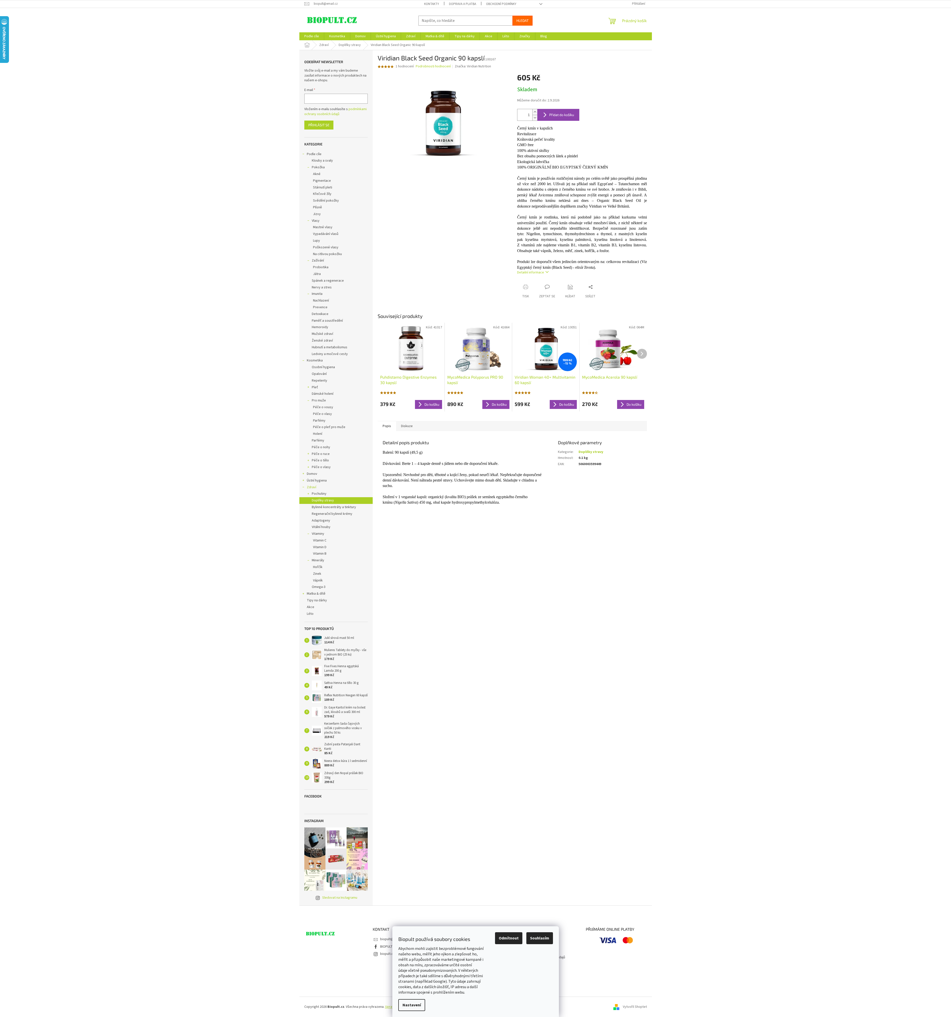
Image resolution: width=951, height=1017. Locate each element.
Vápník (318, 580)
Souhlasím (539, 938)
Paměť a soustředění (327, 320)
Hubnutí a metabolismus (329, 347)
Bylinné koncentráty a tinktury (334, 507)
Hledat (522, 20)
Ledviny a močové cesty (330, 354)
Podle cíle (314, 154)
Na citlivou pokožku (327, 254)
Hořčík (317, 567)
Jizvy (317, 214)
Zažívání (318, 260)
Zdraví (311, 487)
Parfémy (319, 420)
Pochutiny (319, 493)
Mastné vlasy (322, 227)
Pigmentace (322, 180)
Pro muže (319, 400)
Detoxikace (320, 313)
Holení (317, 433)
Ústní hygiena (317, 480)
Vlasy (315, 220)
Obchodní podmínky (501, 4)
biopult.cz (387, 953)
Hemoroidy (320, 327)
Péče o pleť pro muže (329, 427)
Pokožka (318, 167)
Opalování (319, 373)
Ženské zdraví (322, 340)
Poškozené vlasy (325, 247)
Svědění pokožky (326, 200)
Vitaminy (318, 533)
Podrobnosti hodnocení (433, 66)
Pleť (315, 387)
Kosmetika (315, 360)
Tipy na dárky (317, 600)
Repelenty (319, 380)
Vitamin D (319, 547)
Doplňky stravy (323, 500)
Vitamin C (319, 540)
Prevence (320, 307)
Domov (312, 473)
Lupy (316, 240)
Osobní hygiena (323, 367)
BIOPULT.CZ (388, 946)
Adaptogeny (321, 520)
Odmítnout (509, 938)
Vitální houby (321, 527)
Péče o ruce (321, 453)
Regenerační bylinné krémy (332, 513)
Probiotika (320, 267)
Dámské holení (322, 393)
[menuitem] (311, 36)
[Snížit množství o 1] (534, 118)
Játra (317, 273)
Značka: (473, 66)
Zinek (317, 573)
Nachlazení (321, 300)
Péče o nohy (321, 447)
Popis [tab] (387, 426)
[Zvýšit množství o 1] (534, 112)
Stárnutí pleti (322, 187)
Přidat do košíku (561, 115)
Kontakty (431, 4)
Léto (310, 613)
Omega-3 (318, 586)
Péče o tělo (320, 460)
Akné (316, 174)
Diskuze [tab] (407, 426)
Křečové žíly (322, 193)
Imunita (317, 293)
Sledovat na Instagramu (339, 897)
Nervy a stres (322, 287)
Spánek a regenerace (328, 280)
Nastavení (412, 1005)
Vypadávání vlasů (325, 233)
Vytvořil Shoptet (635, 1006)
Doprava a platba (462, 4)
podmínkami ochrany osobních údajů (335, 112)
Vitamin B (319, 553)
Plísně (317, 207)
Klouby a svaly (322, 160)
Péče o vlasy (322, 413)
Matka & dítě (316, 593)
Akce (310, 607)
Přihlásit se (318, 125)
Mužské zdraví (322, 333)
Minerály (318, 560)
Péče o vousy (323, 407)
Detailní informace (530, 272)
